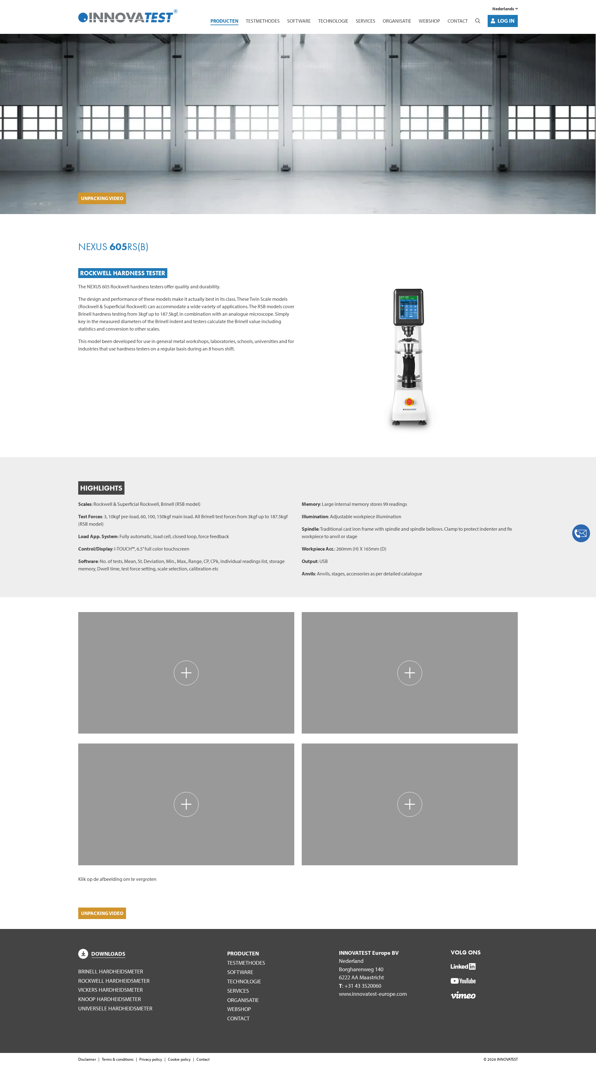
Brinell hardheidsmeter (110, 971)
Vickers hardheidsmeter (110, 989)
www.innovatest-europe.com (373, 993)
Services (365, 21)
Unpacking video (102, 198)
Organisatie (397, 21)
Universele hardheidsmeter (115, 1008)
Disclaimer (87, 1059)
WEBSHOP (429, 21)
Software (299, 21)
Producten (224, 21)
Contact (458, 21)
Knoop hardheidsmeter (109, 999)
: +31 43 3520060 (360, 985)
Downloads (108, 953)
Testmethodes (263, 21)
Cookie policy (179, 1059)
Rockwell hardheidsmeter (114, 980)
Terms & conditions (117, 1059)
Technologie (333, 21)
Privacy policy (150, 1059)
